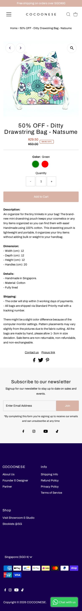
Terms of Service (51, 492)
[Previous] (10, 48)
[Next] (20, 48)
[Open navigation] (12, 14)
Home (13, 28)
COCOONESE (36, 602)
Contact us (32, 352)
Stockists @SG (12, 523)
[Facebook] (23, 432)
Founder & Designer (15, 480)
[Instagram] (33, 432)
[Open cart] (75, 14)
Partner (7, 486)
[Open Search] (68, 14)
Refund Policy (50, 480)
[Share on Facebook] (34, 361)
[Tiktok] (57, 432)
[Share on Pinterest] (47, 361)
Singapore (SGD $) (17, 557)
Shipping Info (49, 474)
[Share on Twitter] (41, 361)
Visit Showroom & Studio (18, 517)
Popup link (48, 352)
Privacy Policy (50, 486)
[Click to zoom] (72, 48)
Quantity (41, 173)
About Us (9, 474)
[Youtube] (45, 432)
